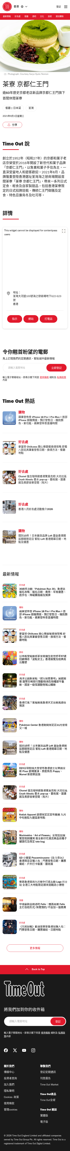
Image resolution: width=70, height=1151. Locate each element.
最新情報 (7, 17)
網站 (31, 319)
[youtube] (24, 1050)
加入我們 (9, 1085)
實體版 (44, 1116)
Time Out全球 (47, 1100)
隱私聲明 (9, 1091)
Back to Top (38, 969)
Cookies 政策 (11, 1097)
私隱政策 (61, 378)
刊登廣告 (45, 1078)
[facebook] (6, 1050)
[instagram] (33, 1050)
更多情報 (35, 948)
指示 (14, 319)
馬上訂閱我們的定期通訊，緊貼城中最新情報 (29, 359)
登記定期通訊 (48, 1072)
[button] (63, 230)
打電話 (48, 319)
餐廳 (26, 17)
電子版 (44, 1122)
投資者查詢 (10, 1078)
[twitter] (15, 1050)
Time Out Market (49, 1085)
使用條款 (44, 378)
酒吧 (34, 17)
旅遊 (50, 17)
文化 (42, 17)
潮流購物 (59, 17)
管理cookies (10, 1110)
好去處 (18, 17)
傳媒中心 (9, 1072)
